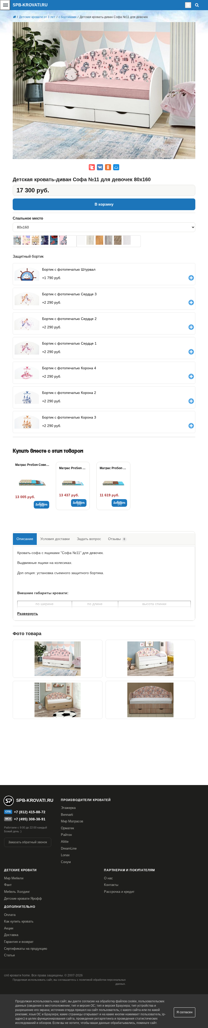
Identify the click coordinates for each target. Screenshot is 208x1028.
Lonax (65, 855)
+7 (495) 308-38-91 (29, 819)
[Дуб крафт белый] (90, 240)
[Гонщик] (54, 240)
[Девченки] (63, 240)
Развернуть (27, 613)
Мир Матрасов (72, 821)
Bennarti (67, 815)
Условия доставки (55, 539)
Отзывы (116, 539)
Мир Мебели (13, 878)
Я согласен (185, 1012)
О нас (108, 878)
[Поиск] (197, 5)
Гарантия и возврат (18, 942)
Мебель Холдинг (17, 892)
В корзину (104, 204)
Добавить (41, 505)
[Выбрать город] (188, 5)
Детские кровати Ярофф (23, 898)
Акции (8, 928)
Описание (24, 539)
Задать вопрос (89, 539)
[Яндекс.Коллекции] (92, 167)
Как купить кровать (18, 921)
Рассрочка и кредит (119, 892)
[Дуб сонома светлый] (118, 240)
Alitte (64, 841)
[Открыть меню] (5, 5)
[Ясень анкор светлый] (127, 240)
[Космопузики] (44, 240)
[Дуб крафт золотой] (99, 240)
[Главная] (14, 17)
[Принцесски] (26, 240)
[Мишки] (35, 240)
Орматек (67, 828)
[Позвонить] (183, 5)
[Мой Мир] (116, 167)
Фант (8, 885)
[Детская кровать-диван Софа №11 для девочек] (57, 659)
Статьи (9, 955)
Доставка (11, 935)
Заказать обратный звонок (27, 842)
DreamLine (69, 848)
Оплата (9, 915)
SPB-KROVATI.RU (30, 5)
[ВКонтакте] (100, 167)
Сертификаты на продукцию (25, 948)
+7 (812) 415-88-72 (29, 812)
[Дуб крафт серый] (108, 240)
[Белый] (81, 240)
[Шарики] (17, 240)
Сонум (66, 862)
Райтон (66, 835)
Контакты (111, 885)
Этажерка (68, 808)
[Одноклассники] (108, 167)
